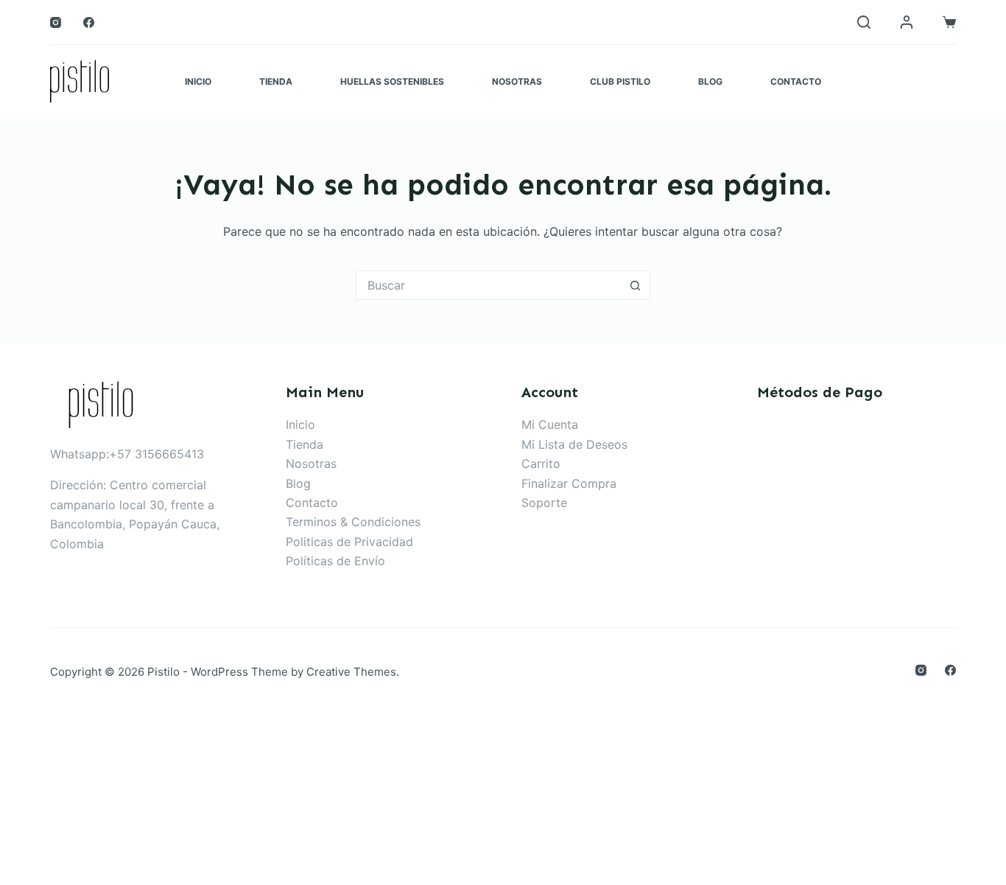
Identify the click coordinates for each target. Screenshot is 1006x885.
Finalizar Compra (568, 483)
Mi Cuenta (549, 424)
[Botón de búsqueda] (635, 285)
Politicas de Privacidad (349, 541)
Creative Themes (351, 672)
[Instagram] (55, 22)
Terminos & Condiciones (353, 521)
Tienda (275, 81)
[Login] (906, 22)
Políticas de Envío (335, 560)
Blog (710, 81)
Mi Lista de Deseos (574, 444)
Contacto (795, 81)
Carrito (540, 463)
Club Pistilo (620, 81)
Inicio (198, 81)
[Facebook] (88, 22)
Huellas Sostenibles (392, 81)
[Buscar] (863, 22)
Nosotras (517, 81)
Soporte (544, 502)
